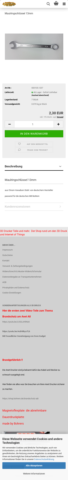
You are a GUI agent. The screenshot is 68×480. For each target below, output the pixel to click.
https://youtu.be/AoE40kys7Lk (16, 331)
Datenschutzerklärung (44, 459)
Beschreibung (13, 166)
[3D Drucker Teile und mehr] (8, 4)
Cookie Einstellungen (11, 292)
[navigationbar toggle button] (64, 4)
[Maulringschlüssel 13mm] (34, 42)
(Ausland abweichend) (40, 95)
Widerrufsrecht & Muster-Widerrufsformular (21, 271)
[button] (9, 124)
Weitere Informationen (34, 473)
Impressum (7, 250)
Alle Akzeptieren (34, 465)
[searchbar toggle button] (48, 4)
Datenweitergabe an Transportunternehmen (21, 277)
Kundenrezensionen (17, 206)
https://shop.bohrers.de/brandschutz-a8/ (20, 398)
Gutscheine (7, 255)
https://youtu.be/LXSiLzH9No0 (16, 322)
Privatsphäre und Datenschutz (15, 287)
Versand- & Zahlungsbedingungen (17, 266)
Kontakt (5, 260)
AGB (4, 282)
